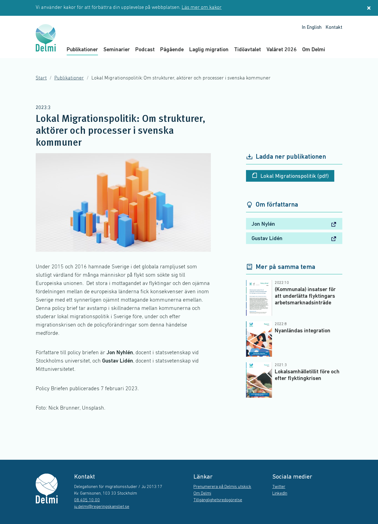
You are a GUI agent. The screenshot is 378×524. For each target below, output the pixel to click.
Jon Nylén (263, 224)
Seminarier (116, 50)
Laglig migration (209, 50)
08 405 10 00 (87, 500)
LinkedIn (279, 493)
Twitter (278, 487)
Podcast (145, 50)
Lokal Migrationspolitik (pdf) (294, 176)
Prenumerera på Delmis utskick (222, 487)
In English (312, 27)
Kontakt (333, 27)
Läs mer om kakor (202, 7)
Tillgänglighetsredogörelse (217, 500)
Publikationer (82, 50)
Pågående (172, 50)
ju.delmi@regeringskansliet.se (101, 507)
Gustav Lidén (267, 239)
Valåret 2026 (281, 50)
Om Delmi (313, 50)
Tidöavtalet (247, 50)
